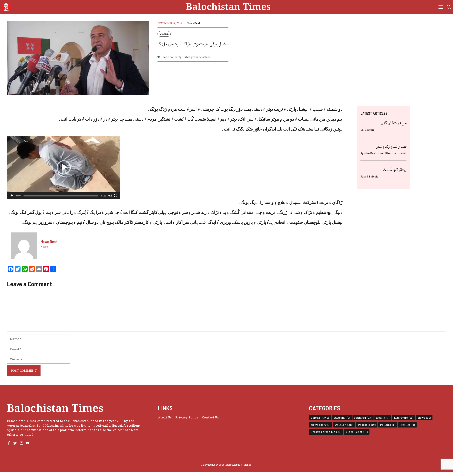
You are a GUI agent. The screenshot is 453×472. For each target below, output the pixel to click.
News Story (320, 424)
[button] (449, 7)
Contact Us (210, 417)
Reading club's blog (326, 432)
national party (171, 57)
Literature (403, 417)
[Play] (11, 195)
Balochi (164, 33)
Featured (363, 417)
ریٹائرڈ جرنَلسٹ (394, 169)
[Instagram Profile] (21, 443)
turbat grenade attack (196, 57)
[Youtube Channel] (27, 443)
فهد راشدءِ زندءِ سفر (391, 146)
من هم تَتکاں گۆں (393, 122)
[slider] (61, 195)
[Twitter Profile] (15, 443)
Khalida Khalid (395, 153)
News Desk (194, 23)
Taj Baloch (367, 129)
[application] (63, 167)
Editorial (342, 417)
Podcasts (367, 424)
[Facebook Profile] (9, 443)
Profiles (407, 424)
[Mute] (110, 195)
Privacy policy (187, 417)
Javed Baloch (369, 176)
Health (383, 417)
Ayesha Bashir (369, 153)
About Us (165, 417)
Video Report (357, 432)
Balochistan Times (228, 7)
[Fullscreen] (115, 195)
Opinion (344, 424)
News (424, 417)
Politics (387, 424)
